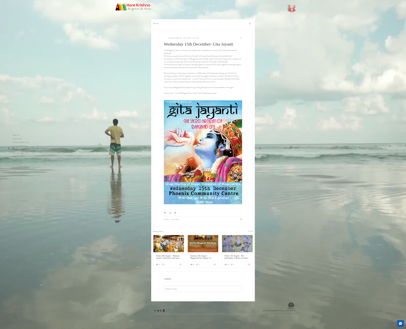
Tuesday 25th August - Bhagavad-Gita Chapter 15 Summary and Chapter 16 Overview (200, 257)
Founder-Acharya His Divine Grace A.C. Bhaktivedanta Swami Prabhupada (280, 313)
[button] (250, 23)
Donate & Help (17, 160)
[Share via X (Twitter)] (170, 213)
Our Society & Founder (20, 146)
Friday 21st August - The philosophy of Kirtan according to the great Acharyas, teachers (237, 257)
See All (250, 231)
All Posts (156, 23)
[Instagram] (161, 311)
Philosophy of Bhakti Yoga (20, 142)
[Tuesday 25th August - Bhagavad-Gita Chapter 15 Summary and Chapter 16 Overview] (203, 243)
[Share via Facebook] (165, 213)
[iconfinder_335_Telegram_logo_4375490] (158, 311)
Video (14, 157)
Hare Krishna (139, 5)
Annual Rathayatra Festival (21, 167)
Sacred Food (17, 164)
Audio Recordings (18, 153)
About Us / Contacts (19, 149)
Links (14, 171)
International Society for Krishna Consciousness (280, 310)
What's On (16, 135)
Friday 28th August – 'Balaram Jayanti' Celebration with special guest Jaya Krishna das (168, 257)
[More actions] (241, 38)
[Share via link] (175, 213)
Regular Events (17, 139)
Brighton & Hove (139, 9)
